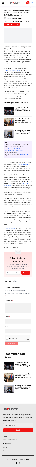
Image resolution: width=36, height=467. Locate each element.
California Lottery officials (12, 70)
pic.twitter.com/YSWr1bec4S (14, 150)
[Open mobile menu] (3, 3)
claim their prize (24, 164)
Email (7, 327)
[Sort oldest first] (15, 281)
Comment (9, 301)
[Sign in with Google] (32, 2)
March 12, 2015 (24, 155)
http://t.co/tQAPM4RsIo (12, 148)
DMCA (5, 447)
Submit (25, 273)
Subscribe (18, 430)
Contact (5, 451)
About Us (6, 436)
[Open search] (27, 2)
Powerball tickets (9, 228)
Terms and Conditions (10, 440)
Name (7, 317)
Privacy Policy (7, 443)
